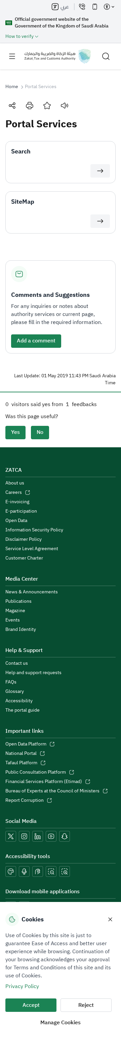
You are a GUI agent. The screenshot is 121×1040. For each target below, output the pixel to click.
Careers (13, 492)
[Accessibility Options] (109, 6)
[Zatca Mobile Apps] (94, 6)
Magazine (15, 610)
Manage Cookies (60, 1023)
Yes (15, 432)
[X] (10, 836)
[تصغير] (51, 871)
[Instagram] (24, 836)
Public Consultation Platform (35, 772)
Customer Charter (24, 558)
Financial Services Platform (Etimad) (43, 781)
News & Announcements (31, 592)
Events (12, 620)
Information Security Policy (34, 530)
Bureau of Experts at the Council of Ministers (52, 791)
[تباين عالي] (10, 871)
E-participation (21, 511)
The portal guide (22, 710)
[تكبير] (64, 871)
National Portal (21, 753)
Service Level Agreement (31, 548)
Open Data (16, 520)
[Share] (12, 105)
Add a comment (36, 341)
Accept (31, 1005)
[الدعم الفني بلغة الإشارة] (37, 871)
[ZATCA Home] (57, 56)
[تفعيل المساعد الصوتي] (24, 871)
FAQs (10, 682)
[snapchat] (64, 836)
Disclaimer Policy (23, 539)
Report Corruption (24, 800)
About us (14, 483)
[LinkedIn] (37, 836)
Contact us (16, 663)
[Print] (29, 105)
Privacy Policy (22, 986)
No (40, 432)
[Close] (110, 919)
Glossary (14, 691)
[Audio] (64, 105)
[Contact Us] (82, 6)
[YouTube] (51, 836)
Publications (18, 601)
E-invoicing (17, 502)
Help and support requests (33, 672)
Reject (86, 1005)
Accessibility (19, 701)
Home (11, 86)
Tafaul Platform (21, 763)
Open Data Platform (25, 744)
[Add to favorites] (47, 105)
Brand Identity (20, 629)
